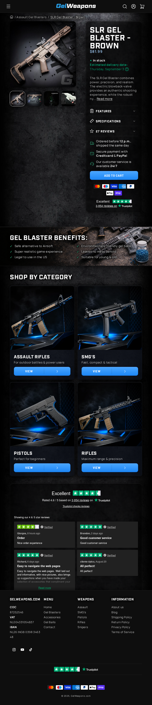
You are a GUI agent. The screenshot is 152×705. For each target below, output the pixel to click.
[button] (8, 6)
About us (117, 607)
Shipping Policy (121, 617)
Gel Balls (49, 622)
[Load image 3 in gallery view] (51, 98)
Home (48, 607)
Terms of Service (122, 632)
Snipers (83, 627)
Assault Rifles (32, 356)
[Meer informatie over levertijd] (127, 69)
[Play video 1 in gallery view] (68, 98)
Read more (104, 99)
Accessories (52, 617)
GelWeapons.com (81, 695)
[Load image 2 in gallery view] (34, 98)
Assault (83, 607)
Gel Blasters (52, 612)
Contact (49, 627)
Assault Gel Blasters (31, 17)
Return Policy (120, 622)
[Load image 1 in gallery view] (17, 98)
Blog (114, 612)
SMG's (88, 356)
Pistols (23, 453)
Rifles (89, 453)
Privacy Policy (120, 627)
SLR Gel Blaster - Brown (67, 17)
